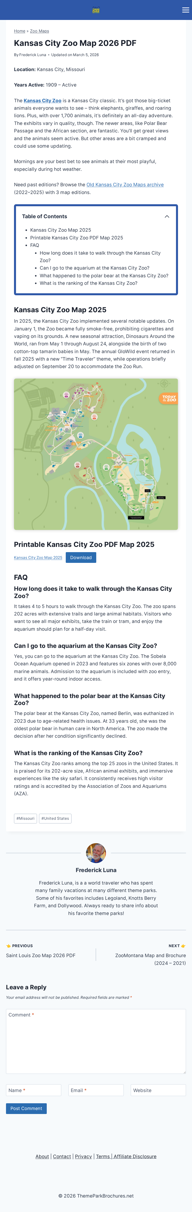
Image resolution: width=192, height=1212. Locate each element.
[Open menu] (185, 9)
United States (55, 818)
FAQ (34, 245)
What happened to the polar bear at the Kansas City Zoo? (104, 276)
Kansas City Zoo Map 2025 (60, 230)
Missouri (25, 818)
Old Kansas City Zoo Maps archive (125, 185)
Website (142, 1090)
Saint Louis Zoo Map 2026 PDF (41, 950)
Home (19, 30)
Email (79, 1090)
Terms (103, 1156)
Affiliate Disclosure (135, 1156)
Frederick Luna (96, 870)
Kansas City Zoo (43, 100)
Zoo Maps (39, 30)
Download (81, 557)
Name (17, 1090)
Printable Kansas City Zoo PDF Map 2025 (76, 238)
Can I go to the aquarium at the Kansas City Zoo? (95, 268)
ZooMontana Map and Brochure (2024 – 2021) (150, 954)
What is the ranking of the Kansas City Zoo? (89, 283)
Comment (21, 1015)
